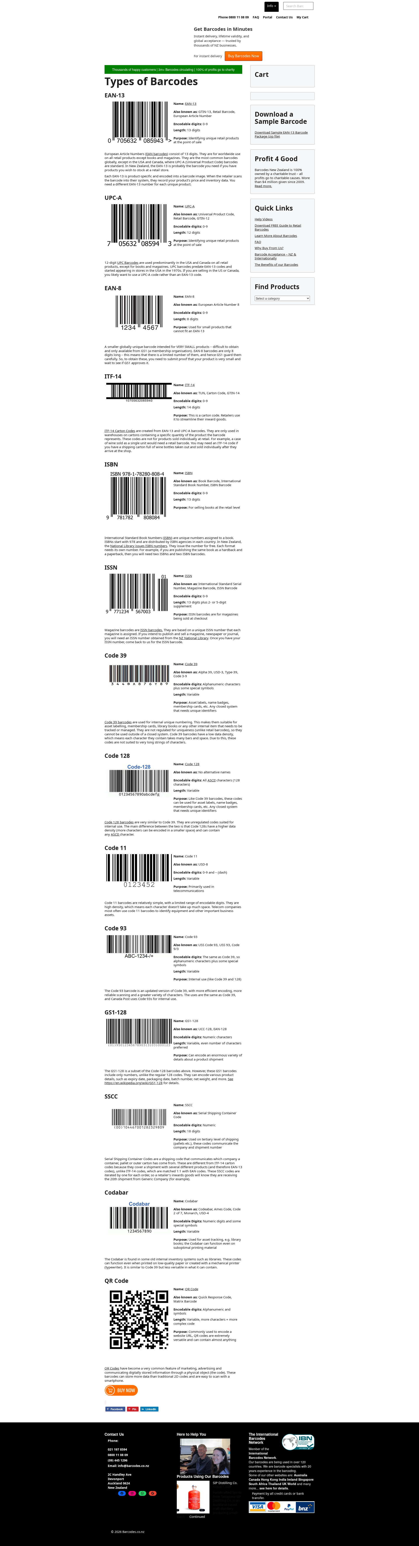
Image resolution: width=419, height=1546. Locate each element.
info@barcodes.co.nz (133, 1466)
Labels (196, 6)
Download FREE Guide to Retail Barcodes (278, 227)
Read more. (263, 186)
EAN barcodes (156, 154)
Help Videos (264, 219)
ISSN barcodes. (151, 630)
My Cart (302, 17)
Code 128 (192, 764)
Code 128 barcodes (119, 822)
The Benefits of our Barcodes (276, 264)
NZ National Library (193, 638)
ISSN (188, 575)
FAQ (256, 17)
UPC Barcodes (127, 262)
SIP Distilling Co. (225, 1482)
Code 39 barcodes (118, 722)
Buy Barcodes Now (243, 56)
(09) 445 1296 (117, 1460)
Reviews (256, 6)
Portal (267, 17)
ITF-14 (190, 385)
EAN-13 (190, 103)
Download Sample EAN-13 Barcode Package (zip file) (281, 134)
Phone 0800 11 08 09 (233, 17)
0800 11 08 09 (118, 1455)
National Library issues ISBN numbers (138, 546)
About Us (235, 6)
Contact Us (284, 17)
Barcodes (176, 6)
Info (270, 6)
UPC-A (190, 206)
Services (214, 6)
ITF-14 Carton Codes (120, 430)
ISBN (188, 473)
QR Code (191, 1289)
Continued (197, 1516)
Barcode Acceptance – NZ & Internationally (275, 256)
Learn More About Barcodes (276, 235)
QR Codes (112, 1368)
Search (310, 6)
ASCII (212, 780)
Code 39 (191, 664)
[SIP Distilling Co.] (193, 1497)
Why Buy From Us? (269, 248)
